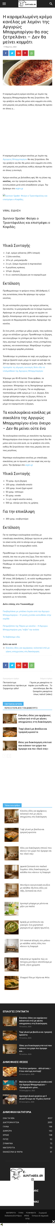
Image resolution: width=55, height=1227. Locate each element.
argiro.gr (19, 188)
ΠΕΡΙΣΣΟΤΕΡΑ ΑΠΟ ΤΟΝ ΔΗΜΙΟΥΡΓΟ (21, 708)
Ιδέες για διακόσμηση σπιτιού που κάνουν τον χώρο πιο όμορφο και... (35, 1048)
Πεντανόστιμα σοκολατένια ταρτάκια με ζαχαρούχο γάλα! (15, 685)
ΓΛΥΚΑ (6, 1126)
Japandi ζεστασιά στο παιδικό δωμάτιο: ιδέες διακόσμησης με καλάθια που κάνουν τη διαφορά (35, 869)
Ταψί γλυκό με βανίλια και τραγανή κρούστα (32, 831)
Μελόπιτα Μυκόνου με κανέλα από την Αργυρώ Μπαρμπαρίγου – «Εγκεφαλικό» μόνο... (35, 1085)
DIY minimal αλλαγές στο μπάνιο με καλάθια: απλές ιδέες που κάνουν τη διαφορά (35, 943)
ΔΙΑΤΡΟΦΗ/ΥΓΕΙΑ (11, 1122)
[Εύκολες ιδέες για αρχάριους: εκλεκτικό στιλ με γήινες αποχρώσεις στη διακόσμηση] (10, 718)
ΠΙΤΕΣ (5, 1139)
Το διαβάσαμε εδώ (11, 637)
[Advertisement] (27, 131)
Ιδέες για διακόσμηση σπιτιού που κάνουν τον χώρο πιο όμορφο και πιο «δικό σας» (35, 745)
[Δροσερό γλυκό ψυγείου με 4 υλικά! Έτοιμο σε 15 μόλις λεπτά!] (10, 1099)
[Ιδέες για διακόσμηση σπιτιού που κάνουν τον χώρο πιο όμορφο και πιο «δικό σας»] (10, 745)
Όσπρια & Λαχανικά (40, 1216)
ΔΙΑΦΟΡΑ (7, 1130)
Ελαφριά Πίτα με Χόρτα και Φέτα (34, 977)
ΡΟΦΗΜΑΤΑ (31, 1213)
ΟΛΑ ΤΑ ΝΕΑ (8, 1118)
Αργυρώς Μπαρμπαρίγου (15, 159)
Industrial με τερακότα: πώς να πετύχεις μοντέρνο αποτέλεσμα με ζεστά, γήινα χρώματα (36, 962)
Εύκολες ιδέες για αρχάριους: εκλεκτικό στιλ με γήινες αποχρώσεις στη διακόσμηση (34, 718)
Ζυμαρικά (43, 1213)
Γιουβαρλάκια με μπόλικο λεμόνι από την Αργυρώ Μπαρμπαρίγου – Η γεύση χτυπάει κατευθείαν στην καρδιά (27, 615)
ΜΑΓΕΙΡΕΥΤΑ (9, 1147)
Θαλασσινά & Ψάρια (13, 1216)
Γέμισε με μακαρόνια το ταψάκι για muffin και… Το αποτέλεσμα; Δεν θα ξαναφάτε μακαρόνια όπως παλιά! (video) (40, 688)
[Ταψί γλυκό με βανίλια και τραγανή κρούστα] (10, 732)
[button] (51, 4)
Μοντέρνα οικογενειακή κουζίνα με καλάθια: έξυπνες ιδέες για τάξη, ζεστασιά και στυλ (35, 888)
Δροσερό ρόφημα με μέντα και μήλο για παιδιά (34, 905)
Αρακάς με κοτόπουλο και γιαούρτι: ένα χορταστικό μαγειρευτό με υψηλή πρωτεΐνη (34, 925)
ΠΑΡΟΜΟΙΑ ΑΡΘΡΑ (13, 704)
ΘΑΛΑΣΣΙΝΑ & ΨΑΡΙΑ (13, 1151)
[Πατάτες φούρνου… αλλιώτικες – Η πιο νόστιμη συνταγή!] (10, 1072)
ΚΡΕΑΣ (6, 1135)
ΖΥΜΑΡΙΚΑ (8, 1143)
